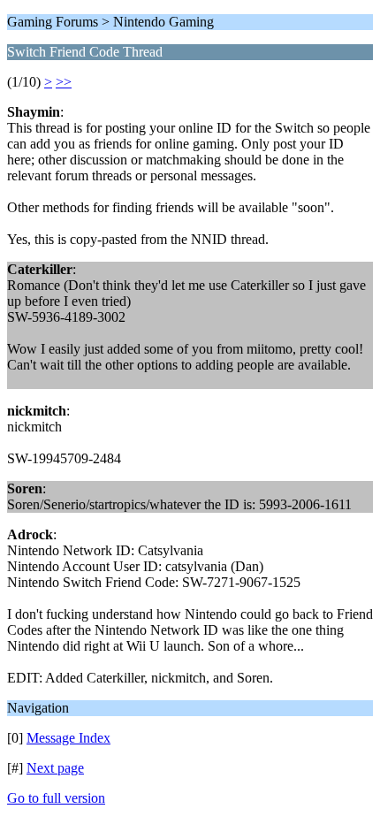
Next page (55, 767)
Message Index (68, 737)
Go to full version (56, 797)
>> (64, 81)
